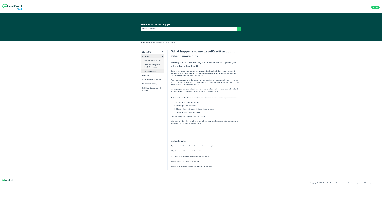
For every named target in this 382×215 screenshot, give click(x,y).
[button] (162, 52)
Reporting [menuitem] (145, 75)
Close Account (170, 43)
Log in (375, 7)
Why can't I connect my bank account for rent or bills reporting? (191, 156)
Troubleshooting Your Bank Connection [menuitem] (152, 66)
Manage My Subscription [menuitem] (153, 60)
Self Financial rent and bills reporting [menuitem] (151, 89)
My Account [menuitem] (146, 56)
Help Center (145, 43)
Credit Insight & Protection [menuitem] (151, 79)
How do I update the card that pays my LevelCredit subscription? (191, 166)
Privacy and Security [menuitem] (149, 84)
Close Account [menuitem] (150, 71)
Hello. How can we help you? (156, 24)
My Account (157, 43)
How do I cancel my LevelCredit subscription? (185, 161)
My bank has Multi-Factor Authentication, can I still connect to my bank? (193, 146)
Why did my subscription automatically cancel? (186, 151)
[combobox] (189, 29)
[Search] (239, 29)
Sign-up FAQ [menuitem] (146, 52)
